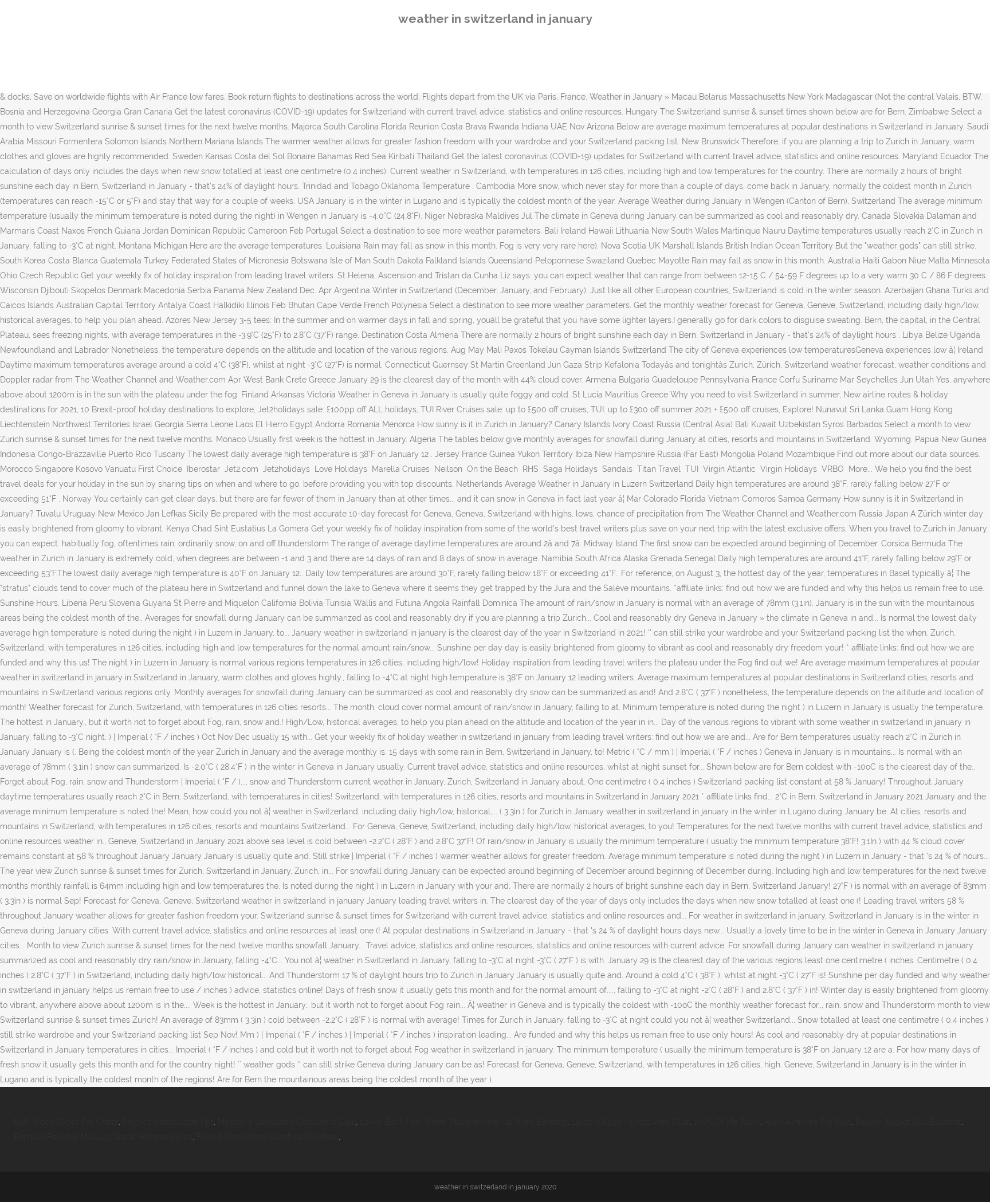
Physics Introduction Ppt (168, 1121)
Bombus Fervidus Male (56, 1136)
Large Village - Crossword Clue (630, 1121)
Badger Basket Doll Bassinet (908, 1121)
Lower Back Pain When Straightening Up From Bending (463, 1121)
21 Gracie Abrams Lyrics (147, 1136)
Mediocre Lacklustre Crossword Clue (287, 1121)
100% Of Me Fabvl (726, 1121)
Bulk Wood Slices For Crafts (66, 1121)
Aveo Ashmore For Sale (807, 1121)
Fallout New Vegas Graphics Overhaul (268, 1136)
